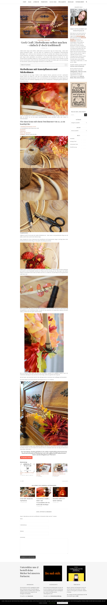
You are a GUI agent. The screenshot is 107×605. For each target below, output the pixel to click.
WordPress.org (73, 147)
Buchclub (70, 1)
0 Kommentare (65, 481)
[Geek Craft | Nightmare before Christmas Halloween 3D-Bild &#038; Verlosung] (43, 468)
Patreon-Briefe (80, 1)
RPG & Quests (62, 1)
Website (22, 531)
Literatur (36, 1)
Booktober (41, 40)
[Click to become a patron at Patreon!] (44, 457)
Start (24, 1)
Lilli (23, 481)
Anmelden (72, 138)
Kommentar (22, 537)
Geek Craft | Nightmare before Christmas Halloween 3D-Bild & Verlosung (42, 474)
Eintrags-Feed (73, 141)
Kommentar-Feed (74, 144)
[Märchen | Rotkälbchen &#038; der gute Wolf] (27, 468)
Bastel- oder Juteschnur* (25, 132)
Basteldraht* (23, 129)
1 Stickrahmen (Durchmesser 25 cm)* (28, 126)
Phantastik (44, 1)
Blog (29, 1)
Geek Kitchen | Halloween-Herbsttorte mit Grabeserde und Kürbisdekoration (58, 474)
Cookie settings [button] (52, 603)
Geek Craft (47, 40)
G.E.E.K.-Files (53, 1)
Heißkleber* (23, 134)
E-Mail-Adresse (23, 525)
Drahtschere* (23, 131)
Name (21, 518)
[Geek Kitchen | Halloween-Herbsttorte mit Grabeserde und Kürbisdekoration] (59, 468)
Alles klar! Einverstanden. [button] (62, 603)
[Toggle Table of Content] (65, 65)
